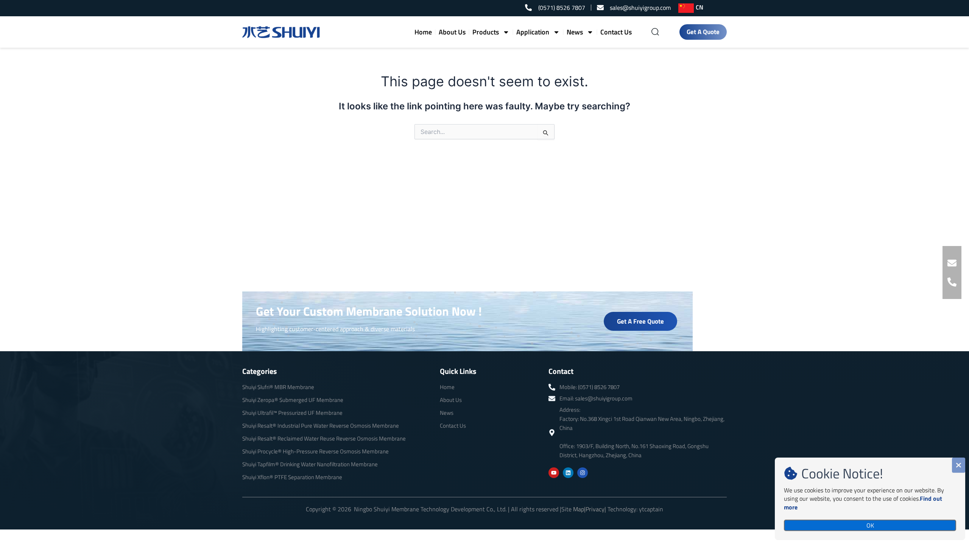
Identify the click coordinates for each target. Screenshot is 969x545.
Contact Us (616, 32)
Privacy (595, 509)
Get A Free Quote (640, 321)
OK (870, 525)
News (575, 32)
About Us (452, 32)
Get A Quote (703, 32)
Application (532, 32)
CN (699, 7)
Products (485, 32)
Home (423, 32)
